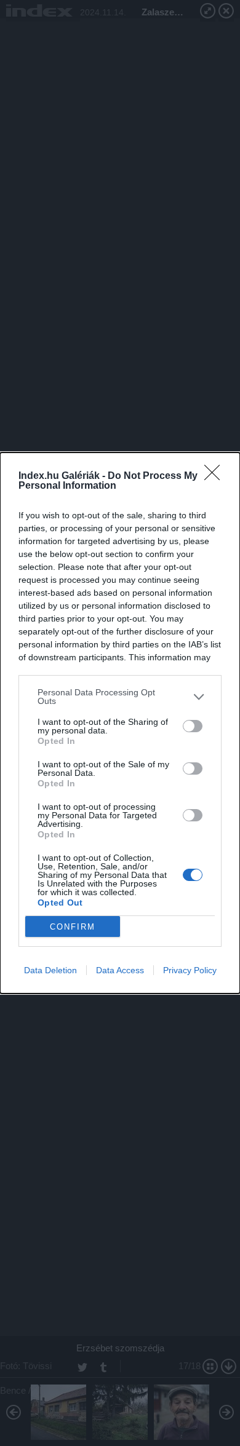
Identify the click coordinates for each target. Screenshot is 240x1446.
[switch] (192, 726)
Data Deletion (50, 970)
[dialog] (120, 723)
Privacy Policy (190, 970)
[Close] (216, 476)
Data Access (120, 970)
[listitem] (120, 696)
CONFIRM (72, 926)
